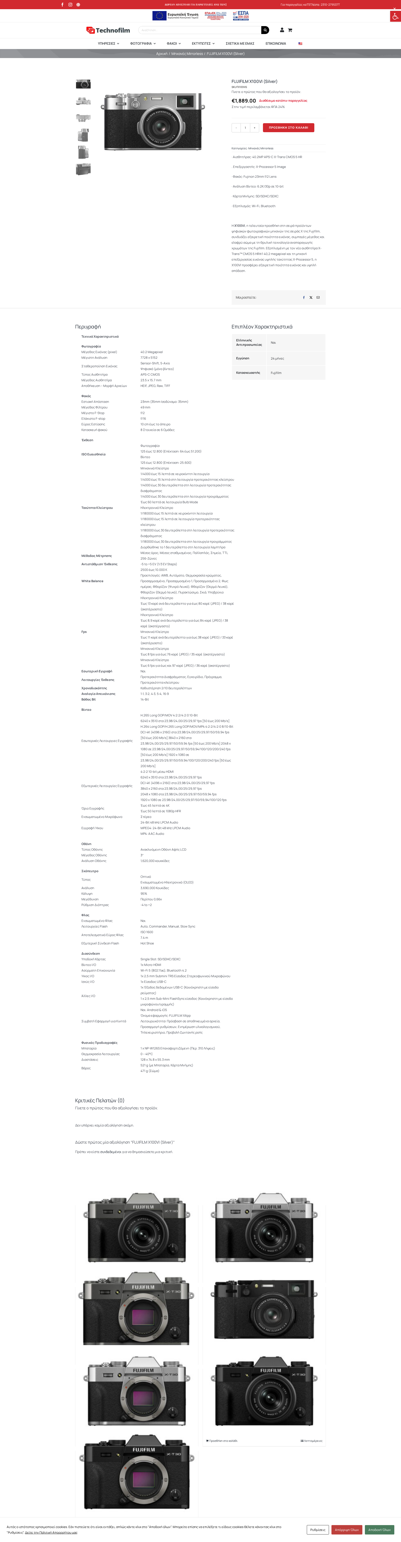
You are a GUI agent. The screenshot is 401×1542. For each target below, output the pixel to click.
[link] (395, 16)
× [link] (394, 8)
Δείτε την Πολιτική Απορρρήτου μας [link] (51, 1532)
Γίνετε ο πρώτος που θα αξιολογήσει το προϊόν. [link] (266, 92)
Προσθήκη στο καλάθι (288, 127)
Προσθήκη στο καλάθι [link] (223, 1441)
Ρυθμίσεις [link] (317, 1530)
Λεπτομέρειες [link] (313, 1441)
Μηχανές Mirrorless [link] (260, 148)
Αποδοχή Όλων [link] (379, 1530)
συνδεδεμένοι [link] (111, 1151)
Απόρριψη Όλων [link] (347, 1530)
